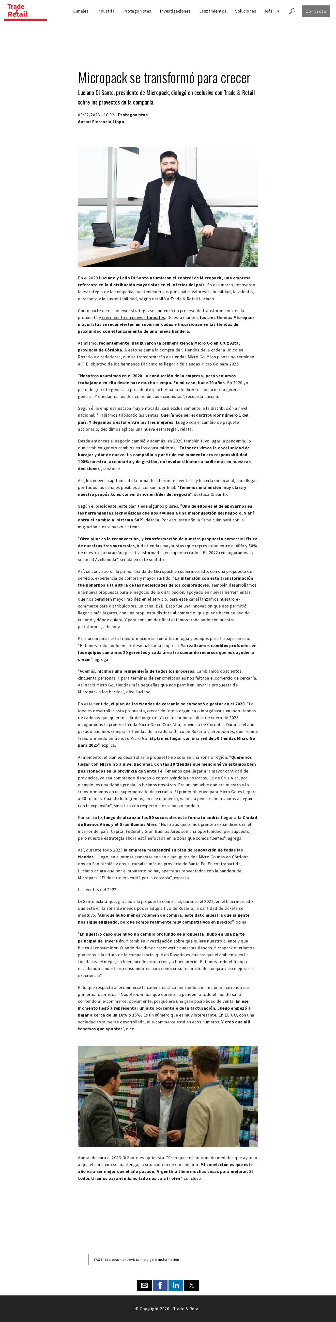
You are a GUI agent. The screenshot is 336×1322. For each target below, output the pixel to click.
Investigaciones (175, 11)
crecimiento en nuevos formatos (133, 317)
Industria (106, 11)
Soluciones (245, 11)
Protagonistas (137, 11)
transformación (167, 1259)
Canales (81, 11)
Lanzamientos (213, 11)
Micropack (113, 1259)
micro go (147, 1259)
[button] (144, 1285)
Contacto (316, 11)
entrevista (130, 1259)
